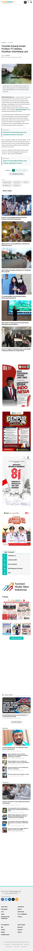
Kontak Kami (24, 946)
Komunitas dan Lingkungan (5, 917)
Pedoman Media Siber (17, 944)
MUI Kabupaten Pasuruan (15, 568)
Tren (2, 911)
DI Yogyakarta (5, 924)
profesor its (17, 185)
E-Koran (5, 597)
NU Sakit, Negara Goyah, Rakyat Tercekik (18, 774)
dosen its (26, 182)
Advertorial (21, 911)
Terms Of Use (17, 946)
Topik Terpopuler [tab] (9, 552)
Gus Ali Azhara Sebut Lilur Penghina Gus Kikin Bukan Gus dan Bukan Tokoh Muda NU (18, 823)
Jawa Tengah (21, 924)
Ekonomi (20, 929)
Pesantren (5, 782)
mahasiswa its (17, 182)
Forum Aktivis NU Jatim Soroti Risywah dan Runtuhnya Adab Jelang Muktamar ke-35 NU (18, 809)
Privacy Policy (9, 946)
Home (4, 42)
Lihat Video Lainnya (16, 722)
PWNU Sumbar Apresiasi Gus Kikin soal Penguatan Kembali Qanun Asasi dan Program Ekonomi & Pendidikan (17, 816)
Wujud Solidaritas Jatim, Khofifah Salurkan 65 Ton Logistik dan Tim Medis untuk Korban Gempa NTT (18, 755)
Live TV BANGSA (22, 914)
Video (2, 914)
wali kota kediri (12, 559)
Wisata (20, 932)
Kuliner (3, 932)
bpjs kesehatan (12, 564)
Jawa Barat (21, 906)
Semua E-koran (16, 638)
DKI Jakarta (4, 909)
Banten (20, 909)
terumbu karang (21, 109)
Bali (2, 927)
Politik (3, 929)
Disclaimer (26, 944)
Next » (25, 170)
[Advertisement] (16, 21)
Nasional (5, 728)
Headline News (5, 934)
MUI (9, 572)
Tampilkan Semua (17, 174)
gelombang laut (7, 185)
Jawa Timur (4, 906)
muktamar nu (12, 555)
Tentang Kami (7, 944)
